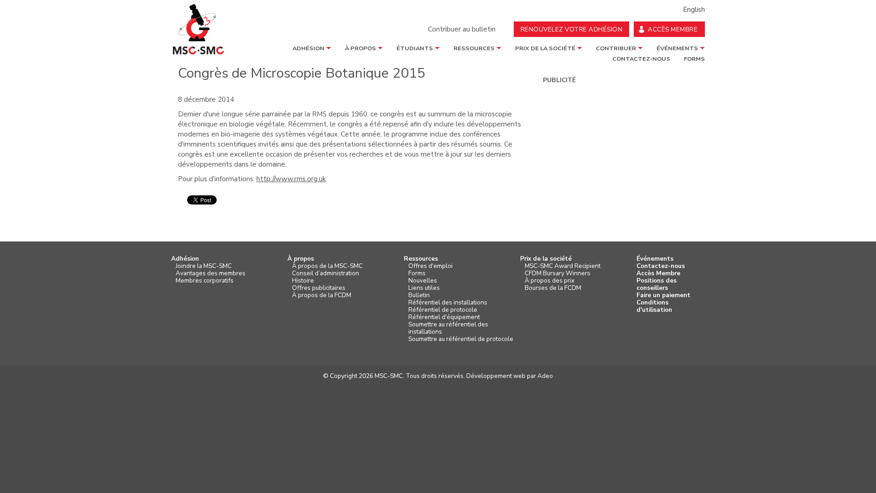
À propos (360, 48)
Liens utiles (424, 288)
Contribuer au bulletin (461, 29)
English (694, 9)
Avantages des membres (210, 273)
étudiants (414, 48)
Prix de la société (545, 48)
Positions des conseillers (656, 284)
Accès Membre (658, 273)
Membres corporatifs (205, 280)
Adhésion (308, 48)
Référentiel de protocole (442, 310)
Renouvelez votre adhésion (572, 29)
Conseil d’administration (325, 273)
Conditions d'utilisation (654, 306)
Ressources (474, 48)
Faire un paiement (663, 295)
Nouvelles (422, 280)
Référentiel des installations (447, 302)
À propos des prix (549, 280)
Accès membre (673, 29)
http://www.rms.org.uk (291, 179)
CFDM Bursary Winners (557, 273)
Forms (417, 273)
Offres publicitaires (318, 288)
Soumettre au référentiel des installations (448, 328)
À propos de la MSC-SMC (327, 266)
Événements (677, 48)
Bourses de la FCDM (553, 288)
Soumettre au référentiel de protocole (460, 339)
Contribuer (616, 48)
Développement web (496, 376)
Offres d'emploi (430, 266)
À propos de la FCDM (321, 295)
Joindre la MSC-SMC (204, 266)
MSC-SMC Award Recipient (562, 266)
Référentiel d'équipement (444, 317)
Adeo (545, 376)
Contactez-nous (660, 266)
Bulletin (419, 295)
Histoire (303, 280)
